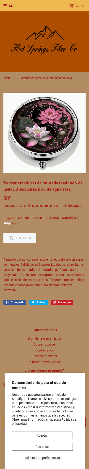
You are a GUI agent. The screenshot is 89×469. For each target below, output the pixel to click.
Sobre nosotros (44, 344)
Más (12, 6)
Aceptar (42, 435)
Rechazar (42, 446)
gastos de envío (20, 205)
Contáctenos (44, 350)
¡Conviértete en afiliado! (44, 338)
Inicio (6, 78)
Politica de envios (44, 356)
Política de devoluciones (44, 362)
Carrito (80, 6)
